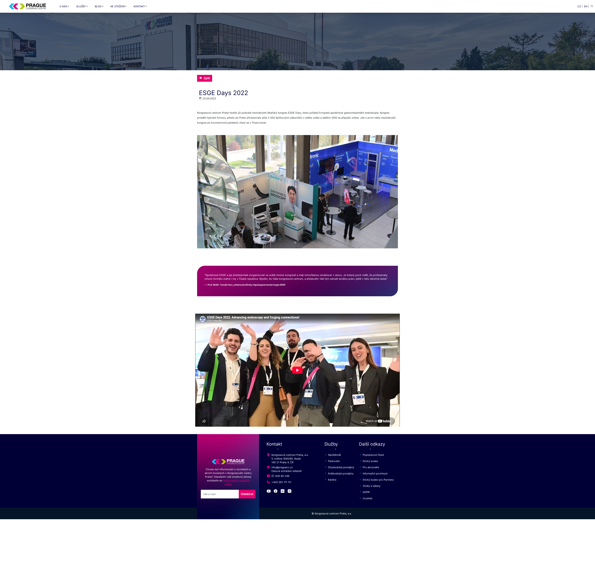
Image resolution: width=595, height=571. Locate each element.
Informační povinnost (375, 473)
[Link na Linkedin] (283, 491)
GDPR (366, 492)
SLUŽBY (81, 6)
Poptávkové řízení (373, 454)
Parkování (334, 461)
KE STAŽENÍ (117, 6)
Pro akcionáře (371, 467)
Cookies (367, 498)
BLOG (98, 6)
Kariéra (332, 479)
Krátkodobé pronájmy (340, 473)
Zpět (207, 78)
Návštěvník (334, 454)
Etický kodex (370, 461)
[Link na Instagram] (290, 491)
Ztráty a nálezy (371, 485)
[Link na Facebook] (276, 491)
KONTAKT (139, 6)
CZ (579, 6)
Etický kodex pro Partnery (378, 479)
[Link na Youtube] (269, 491)
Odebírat (247, 494)
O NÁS (63, 6)
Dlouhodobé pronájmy (340, 467)
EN (585, 6)
